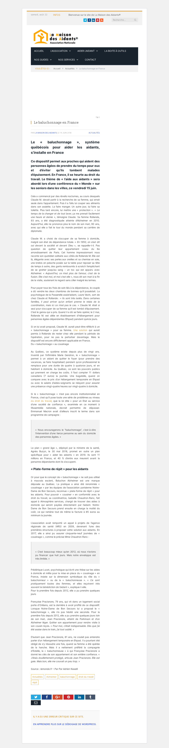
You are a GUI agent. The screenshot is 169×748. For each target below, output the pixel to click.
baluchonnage (67, 676)
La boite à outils (115, 50)
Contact (90, 59)
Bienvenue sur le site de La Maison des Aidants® (94, 14)
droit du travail (86, 676)
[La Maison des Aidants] (55, 36)
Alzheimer (51, 676)
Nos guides (41, 59)
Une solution (80, 330)
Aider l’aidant (86, 50)
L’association (59, 50)
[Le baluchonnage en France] (65, 96)
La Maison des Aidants (46, 133)
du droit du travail (41, 400)
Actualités (94, 133)
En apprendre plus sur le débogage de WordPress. (64, 724)
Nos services (66, 59)
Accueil (39, 50)
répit (34, 682)
